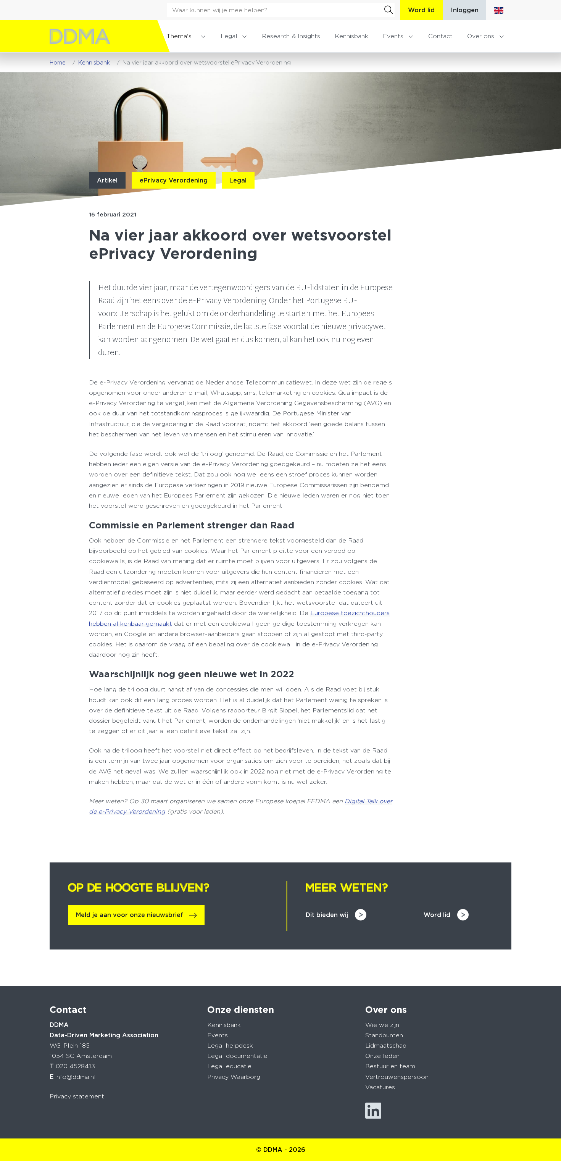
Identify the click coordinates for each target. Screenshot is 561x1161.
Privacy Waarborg (233, 1076)
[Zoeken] (388, 10)
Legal (229, 36)
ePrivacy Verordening (174, 180)
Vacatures (380, 1087)
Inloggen (465, 10)
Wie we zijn (382, 1025)
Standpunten (384, 1035)
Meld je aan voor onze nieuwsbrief (129, 915)
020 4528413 (75, 1066)
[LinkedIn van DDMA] (373, 1110)
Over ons (480, 36)
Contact (440, 36)
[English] (498, 10)
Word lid (421, 10)
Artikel (107, 180)
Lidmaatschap (385, 1045)
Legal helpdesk (230, 1045)
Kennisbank (351, 36)
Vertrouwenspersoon (397, 1076)
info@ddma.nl (75, 1076)
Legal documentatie (237, 1055)
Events (393, 36)
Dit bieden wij (327, 915)
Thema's (179, 36)
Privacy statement (77, 1096)
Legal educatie (229, 1066)
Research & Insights (291, 36)
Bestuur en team (390, 1066)
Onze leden (382, 1055)
